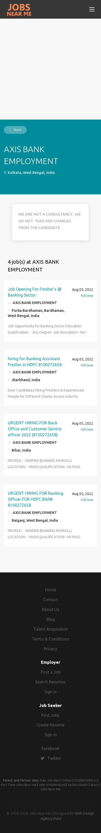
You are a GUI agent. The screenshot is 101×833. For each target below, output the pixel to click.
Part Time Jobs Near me (18, 784)
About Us (50, 609)
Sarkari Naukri (78, 784)
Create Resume (50, 725)
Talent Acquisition (50, 629)
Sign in (50, 691)
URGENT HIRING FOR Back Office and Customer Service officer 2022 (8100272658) (34, 429)
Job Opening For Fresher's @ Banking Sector (34, 292)
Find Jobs (50, 715)
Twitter (54, 758)
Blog (50, 619)
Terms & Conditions (50, 639)
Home (50, 589)
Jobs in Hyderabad (52, 784)
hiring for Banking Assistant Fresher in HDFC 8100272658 (35, 361)
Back (17, 129)
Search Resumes (50, 682)
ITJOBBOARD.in (85, 780)
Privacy (50, 648)
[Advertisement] (50, 69)
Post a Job (51, 672)
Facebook (51, 748)
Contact (50, 599)
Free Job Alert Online (55, 780)
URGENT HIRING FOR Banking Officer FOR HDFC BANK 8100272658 (35, 499)
